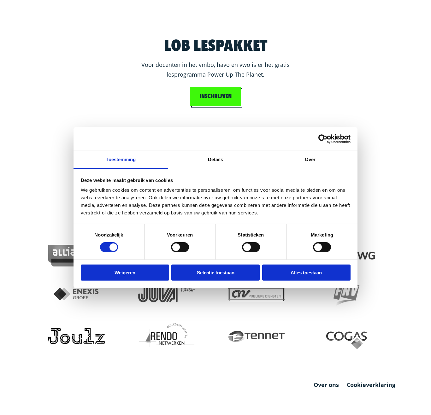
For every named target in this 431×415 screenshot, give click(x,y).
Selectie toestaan (215, 272)
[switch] (180, 247)
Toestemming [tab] (121, 159)
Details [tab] (215, 159)
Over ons (326, 385)
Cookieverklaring (371, 385)
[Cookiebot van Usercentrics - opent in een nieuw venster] (323, 138)
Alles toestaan (306, 272)
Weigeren (125, 272)
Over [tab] (310, 159)
